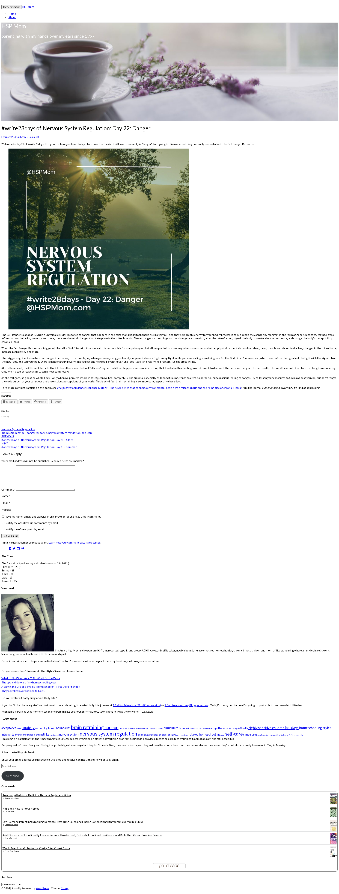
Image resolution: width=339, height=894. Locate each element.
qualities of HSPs (167, 734)
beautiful (38, 728)
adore (19, 728)
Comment (8, 489)
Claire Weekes (9, 811)
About (12, 17)
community (158, 728)
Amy (23, 136)
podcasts (153, 734)
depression (185, 728)
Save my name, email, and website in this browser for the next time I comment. (53, 516)
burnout (111, 727)
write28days (283, 735)
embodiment (197, 728)
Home (12, 13)
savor (222, 735)
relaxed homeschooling (204, 734)
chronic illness (148, 728)
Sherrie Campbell (11, 838)
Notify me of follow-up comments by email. (31, 523)
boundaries (63, 728)
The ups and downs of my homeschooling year (28, 682)
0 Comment (33, 136)
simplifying (250, 734)
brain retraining (11, 433)
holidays (292, 727)
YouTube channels (296, 735)
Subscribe (12, 776)
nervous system (69, 734)
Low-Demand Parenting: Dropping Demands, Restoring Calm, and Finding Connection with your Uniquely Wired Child (72, 822)
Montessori (54, 735)
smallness (261, 735)
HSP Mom (28, 6)
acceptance (8, 728)
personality (143, 734)
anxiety (28, 727)
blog (45, 728)
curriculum (171, 728)
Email (5, 502)
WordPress (42, 888)
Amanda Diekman (11, 825)
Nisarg (65, 888)
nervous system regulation (64, 433)
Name (5, 496)
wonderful (274, 735)
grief (238, 728)
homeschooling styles (315, 728)
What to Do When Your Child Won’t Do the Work (30, 678)
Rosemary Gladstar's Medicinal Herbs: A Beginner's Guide (36, 795)
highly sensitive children (266, 727)
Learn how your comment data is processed (74, 542)
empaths (216, 728)
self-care (87, 433)
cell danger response (34, 433)
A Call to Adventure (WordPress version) (137, 705)
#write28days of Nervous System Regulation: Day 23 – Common (39, 445)
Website (6, 509)
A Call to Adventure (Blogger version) (187, 705)
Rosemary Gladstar (12, 798)
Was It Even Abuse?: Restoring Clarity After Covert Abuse (36, 848)
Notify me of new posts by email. (25, 529)
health (244, 728)
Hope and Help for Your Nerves (20, 808)
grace (234, 728)
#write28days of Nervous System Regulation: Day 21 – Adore (37, 438)
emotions (207, 728)
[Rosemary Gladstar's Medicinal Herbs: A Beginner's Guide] (334, 804)
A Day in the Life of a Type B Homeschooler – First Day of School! (40, 686)
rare (177, 735)
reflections (184, 735)
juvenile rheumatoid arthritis (29, 734)
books (51, 728)
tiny (267, 735)
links (46, 734)
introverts (7, 734)
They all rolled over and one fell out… (23, 690)
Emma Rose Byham (12, 851)
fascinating (226, 728)
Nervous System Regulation (18, 429)
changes (139, 728)
